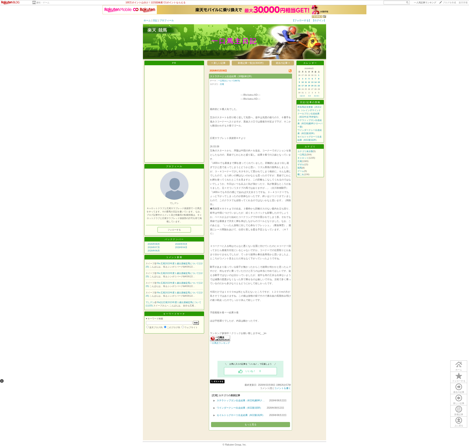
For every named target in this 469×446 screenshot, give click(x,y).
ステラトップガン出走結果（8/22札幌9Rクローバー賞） (310, 123)
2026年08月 (154, 244)
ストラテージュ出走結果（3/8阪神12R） (231, 76)
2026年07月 (154, 247)
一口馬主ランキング (220, 343)
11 (306, 82)
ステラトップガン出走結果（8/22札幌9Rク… (241, 400)
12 (309, 82)
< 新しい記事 (218, 63)
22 (319, 86)
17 (303, 86)
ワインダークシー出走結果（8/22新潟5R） (239, 407)
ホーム (147, 20)
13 (312, 82)
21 (315, 86)
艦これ (301, 174)
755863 (317, 16)
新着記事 (458, 414)
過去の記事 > (283, 63)
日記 (155, 20)
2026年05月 (181, 244)
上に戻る (458, 425)
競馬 (300, 168)
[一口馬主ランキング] (220, 340)
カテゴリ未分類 (305, 151)
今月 (309, 96)
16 (299, 86)
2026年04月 (181, 247)
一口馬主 (302, 154)
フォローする (458, 381)
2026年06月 (154, 250)
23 (299, 89)
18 (306, 86)
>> (425, 2)
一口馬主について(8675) (229, 81)
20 (312, 86)
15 (319, 82)
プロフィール (167, 20)
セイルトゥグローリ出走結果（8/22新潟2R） (241, 415)
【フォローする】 (301, 20)
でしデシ (150, 302)
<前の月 (302, 96)
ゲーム (301, 171)
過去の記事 (458, 392)
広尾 (222, 84)
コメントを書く (282, 388)
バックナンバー (174, 239)
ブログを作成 (449, 2)
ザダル (301, 164)
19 (309, 86)
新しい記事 (458, 403)
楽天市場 (463, 2)
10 (303, 82)
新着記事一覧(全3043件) (250, 63)
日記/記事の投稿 (310, 102)
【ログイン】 (319, 20)
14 (315, 82)
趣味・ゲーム (42, 2)
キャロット (303, 158)
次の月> (316, 96)
